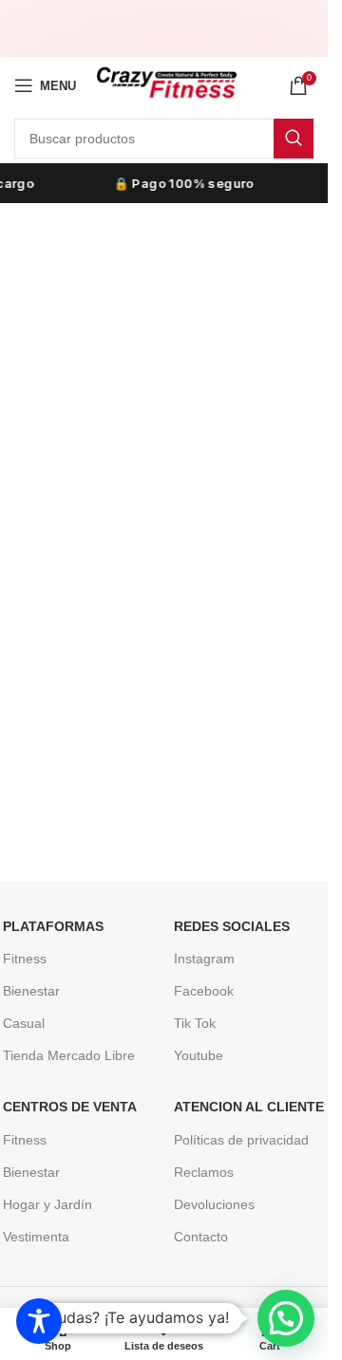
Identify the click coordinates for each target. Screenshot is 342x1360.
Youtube (198, 1055)
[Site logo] (166, 84)
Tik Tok (195, 1023)
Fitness (25, 958)
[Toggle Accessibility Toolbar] (39, 1321)
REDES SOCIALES (232, 926)
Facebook (204, 990)
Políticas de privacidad (241, 1139)
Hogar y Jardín (47, 1204)
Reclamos (204, 1172)
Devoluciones (214, 1204)
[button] (285, 1318)
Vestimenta (36, 1236)
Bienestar (31, 990)
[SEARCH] (294, 138)
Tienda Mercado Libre (69, 1055)
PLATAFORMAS (53, 926)
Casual (24, 1023)
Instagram (204, 958)
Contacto (201, 1236)
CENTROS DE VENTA (70, 1106)
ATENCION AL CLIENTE (249, 1106)
